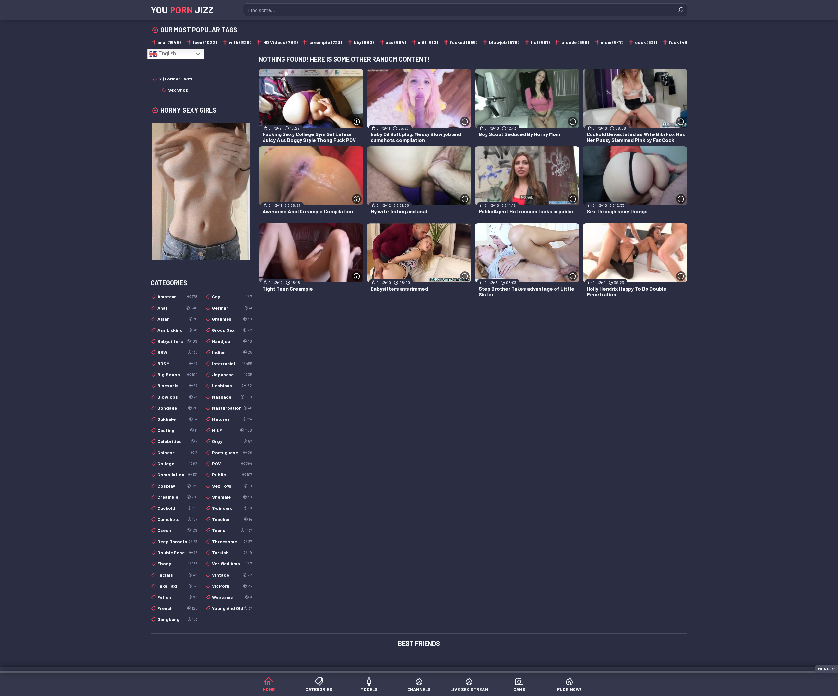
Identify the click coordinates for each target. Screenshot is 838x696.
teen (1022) (204, 42)
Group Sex (232, 330)
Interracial (232, 363)
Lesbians (232, 385)
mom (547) (612, 42)
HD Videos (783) (280, 42)
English (166, 53)
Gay (232, 296)
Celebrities (177, 441)
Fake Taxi (177, 586)
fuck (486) (680, 42)
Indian (232, 352)
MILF (232, 430)
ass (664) (396, 42)
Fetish (177, 597)
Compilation (177, 474)
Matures (232, 419)
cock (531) (646, 42)
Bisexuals (177, 385)
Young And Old (232, 608)
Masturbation (232, 408)
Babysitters (177, 341)
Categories (318, 689)
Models (369, 689)
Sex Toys (232, 486)
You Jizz (182, 9)
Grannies (232, 319)
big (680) (364, 42)
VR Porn (232, 586)
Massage (232, 397)
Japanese (232, 374)
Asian (177, 319)
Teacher (232, 519)
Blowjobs (177, 397)
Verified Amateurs (232, 563)
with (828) (240, 42)
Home (269, 689)
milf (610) (428, 42)
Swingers (232, 508)
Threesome (232, 541)
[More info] (357, 122)
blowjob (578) (504, 42)
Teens (232, 530)
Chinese (177, 452)
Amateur (177, 296)
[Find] (680, 10)
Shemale (232, 497)
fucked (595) (463, 42)
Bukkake (177, 419)
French (177, 608)
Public (232, 474)
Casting (177, 430)
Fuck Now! (569, 689)
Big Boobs (177, 374)
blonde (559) (575, 42)
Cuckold (177, 508)
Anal (177, 308)
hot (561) (540, 42)
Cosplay (177, 486)
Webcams (232, 597)
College (177, 463)
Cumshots (177, 519)
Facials (177, 575)
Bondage (177, 408)
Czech (177, 530)
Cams (519, 689)
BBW (177, 352)
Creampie (177, 497)
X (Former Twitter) (178, 78)
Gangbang (177, 619)
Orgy (232, 441)
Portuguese (232, 452)
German (232, 308)
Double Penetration (177, 552)
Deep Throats (177, 541)
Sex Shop (178, 90)
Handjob (232, 341)
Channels (419, 689)
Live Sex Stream (469, 689)
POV (232, 463)
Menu (823, 668)
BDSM (177, 363)
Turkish (232, 552)
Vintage (232, 575)
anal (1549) (169, 42)
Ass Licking (177, 330)
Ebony (177, 563)
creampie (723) (325, 42)
